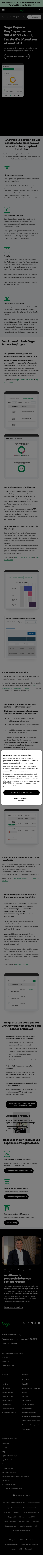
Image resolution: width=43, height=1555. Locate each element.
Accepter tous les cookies (21, 792)
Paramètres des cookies (20, 799)
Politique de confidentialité (26, 783)
